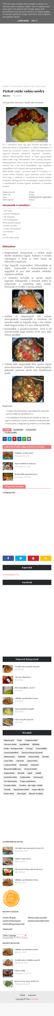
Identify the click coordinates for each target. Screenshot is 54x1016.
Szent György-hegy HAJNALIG (27, 981)
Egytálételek (18, 430)
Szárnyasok (31, 430)
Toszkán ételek (16, 86)
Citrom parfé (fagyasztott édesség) (28, 869)
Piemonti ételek (30, 769)
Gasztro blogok (9, 918)
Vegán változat (38, 790)
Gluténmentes (9, 757)
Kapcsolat (32, 995)
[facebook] (8, 558)
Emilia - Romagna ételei (13, 748)
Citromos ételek (10, 744)
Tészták (7, 790)
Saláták (38, 773)
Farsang (29, 748)
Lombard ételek (10, 765)
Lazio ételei (8, 761)
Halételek (21, 757)
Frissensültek (41, 748)
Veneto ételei (9, 794)
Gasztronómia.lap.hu (12, 921)
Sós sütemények (10, 781)
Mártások (35, 765)
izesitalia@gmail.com (11, 575)
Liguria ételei (32, 761)
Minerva (6, 96)
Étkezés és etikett (36, 794)
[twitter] (20, 558)
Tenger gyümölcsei (27, 781)
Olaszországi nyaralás (37, 918)
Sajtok (30, 773)
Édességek (21, 794)
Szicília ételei (25, 777)
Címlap (22, 995)
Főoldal (5, 86)
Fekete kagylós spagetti (24, 719)
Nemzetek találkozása (12, 769)
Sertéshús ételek (10, 777)
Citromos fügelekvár (23, 677)
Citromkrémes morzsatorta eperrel (29, 848)
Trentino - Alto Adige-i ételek (30, 785)
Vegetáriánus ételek (21, 790)
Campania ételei (31, 740)
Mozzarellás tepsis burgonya (26, 474)
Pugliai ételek (9, 773)
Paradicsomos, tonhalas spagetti (27, 960)
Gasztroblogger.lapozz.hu (14, 924)
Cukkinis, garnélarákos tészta (26, 698)
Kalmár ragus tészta (23, 858)
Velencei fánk (20, 970)
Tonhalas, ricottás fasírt (24, 453)
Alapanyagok (9, 740)
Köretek (45, 757)
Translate (23, 938)
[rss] (46, 558)
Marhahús (24, 765)
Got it (34, 21)
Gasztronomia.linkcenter (38, 921)
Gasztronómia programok (32, 753)
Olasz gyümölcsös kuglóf (24, 709)
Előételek (35, 744)
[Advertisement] (27, 54)
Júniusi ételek (34, 757)
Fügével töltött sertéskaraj (25, 463)
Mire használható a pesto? (25, 688)
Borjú (19, 740)
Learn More (23, 21)
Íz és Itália (34, 999)
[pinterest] (33, 558)
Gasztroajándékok (11, 753)
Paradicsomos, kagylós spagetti (27, 666)
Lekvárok (20, 761)
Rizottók (21, 773)
